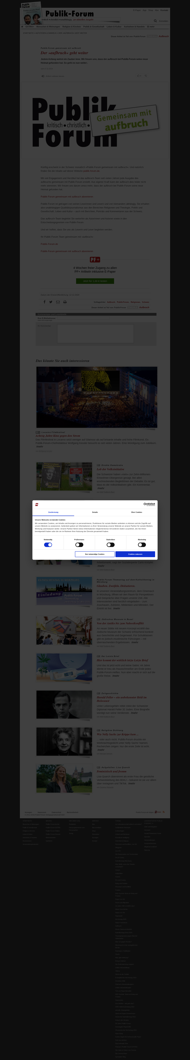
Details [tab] (95, 512)
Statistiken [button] (110, 540)
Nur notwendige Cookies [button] (94, 554)
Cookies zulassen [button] (135, 554)
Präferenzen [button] (79, 540)
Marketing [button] (142, 540)
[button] (48, 539)
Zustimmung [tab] (53, 512)
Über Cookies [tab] (136, 512)
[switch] (79, 545)
